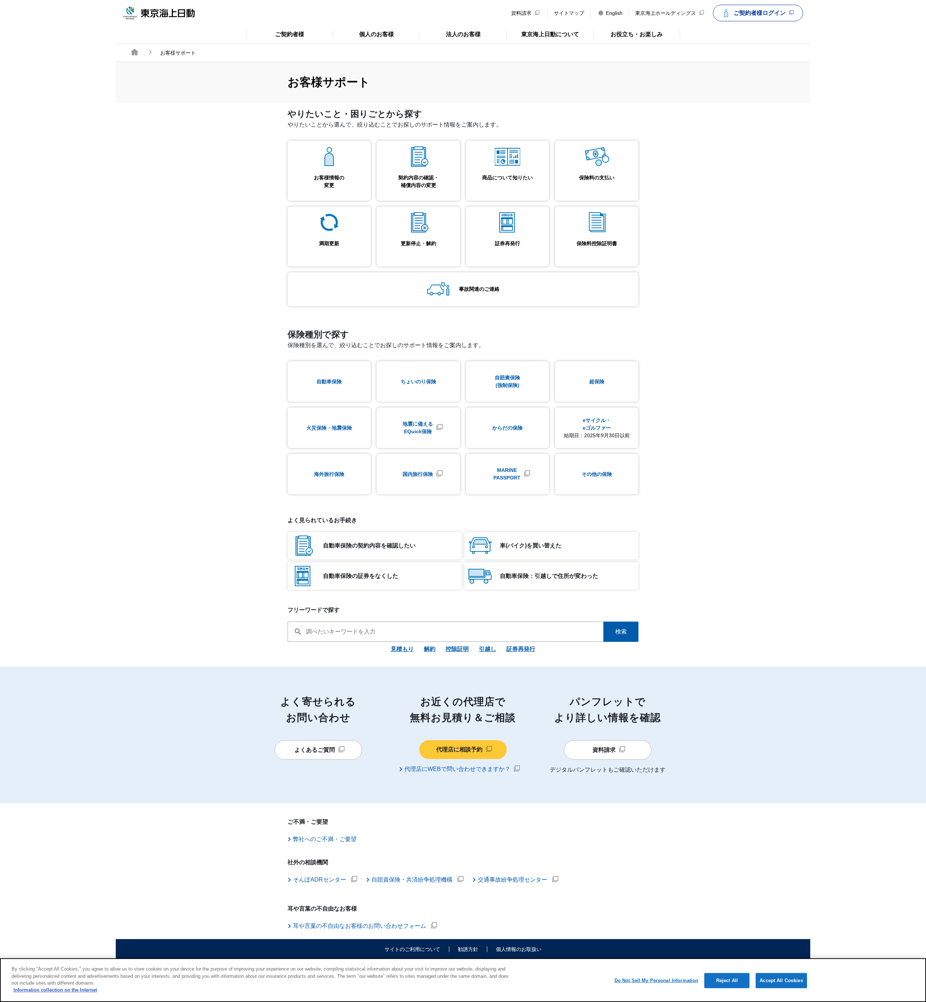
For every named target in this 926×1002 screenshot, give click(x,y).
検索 (621, 631)
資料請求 (521, 13)
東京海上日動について (542, 33)
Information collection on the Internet (55, 990)
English (614, 13)
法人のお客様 (450, 33)
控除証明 (457, 649)
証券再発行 (520, 649)
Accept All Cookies (781, 980)
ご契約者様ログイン (760, 13)
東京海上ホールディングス (665, 13)
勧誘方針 (468, 949)
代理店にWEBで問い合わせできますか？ (457, 769)
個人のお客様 (363, 33)
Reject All (727, 980)
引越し (487, 649)
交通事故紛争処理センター (513, 880)
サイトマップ (569, 13)
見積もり (402, 649)
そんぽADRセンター (320, 880)
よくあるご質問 (314, 750)
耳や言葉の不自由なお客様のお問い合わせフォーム (360, 926)
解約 (430, 649)
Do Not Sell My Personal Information (656, 980)
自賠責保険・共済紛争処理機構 (412, 880)
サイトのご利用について (412, 949)
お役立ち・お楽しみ (628, 33)
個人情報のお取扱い (518, 949)
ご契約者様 (275, 33)
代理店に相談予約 (459, 749)
